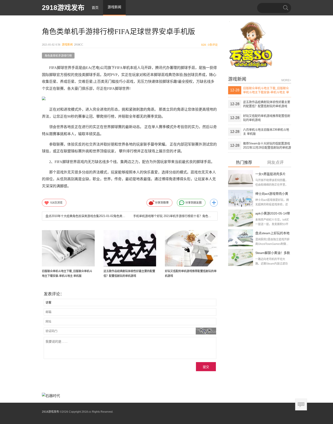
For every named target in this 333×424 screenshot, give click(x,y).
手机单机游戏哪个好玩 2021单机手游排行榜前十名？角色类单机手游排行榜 (173, 216)
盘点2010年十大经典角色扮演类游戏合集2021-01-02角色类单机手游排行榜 (86, 216)
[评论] (301, 404)
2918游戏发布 (63, 7)
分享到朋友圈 (193, 202)
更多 (214, 203)
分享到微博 (162, 202)
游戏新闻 (67, 44)
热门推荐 (244, 163)
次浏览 (56, 202)
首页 (95, 8)
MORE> (286, 80)
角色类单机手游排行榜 (58, 55)
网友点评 (275, 163)
